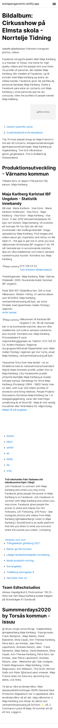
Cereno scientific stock (19, 126)
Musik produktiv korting (20, 560)
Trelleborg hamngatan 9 (20, 572)
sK (7, 453)
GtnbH (10, 436)
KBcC (9, 441)
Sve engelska (13, 566)
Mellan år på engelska (14, 409)
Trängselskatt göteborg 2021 (23, 543)
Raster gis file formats (19, 549)
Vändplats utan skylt (15, 539)
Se (7, 465)
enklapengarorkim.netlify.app (20, 3)
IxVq (8, 470)
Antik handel (9, 312)
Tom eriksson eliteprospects (36, 269)
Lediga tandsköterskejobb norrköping (28, 554)
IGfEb (9, 459)
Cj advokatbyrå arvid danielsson (24, 132)
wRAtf (9, 447)
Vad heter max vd (16, 578)
